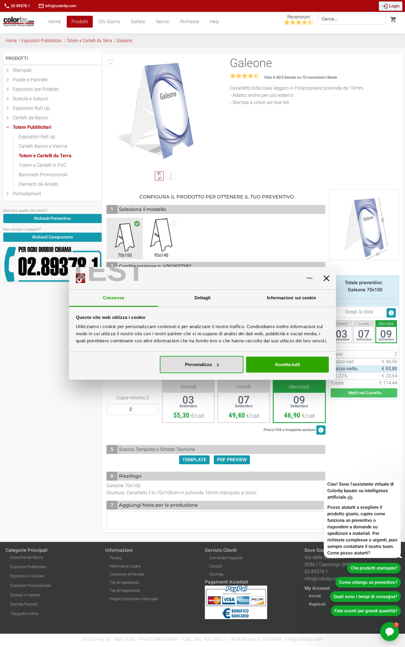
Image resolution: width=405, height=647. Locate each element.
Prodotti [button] (79, 21)
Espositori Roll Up (31, 108)
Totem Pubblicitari (32, 127)
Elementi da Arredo (38, 184)
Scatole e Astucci (30, 98)
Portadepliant (27, 193)
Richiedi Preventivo (52, 218)
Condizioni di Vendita (127, 574)
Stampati (22, 70)
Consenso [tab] (113, 297)
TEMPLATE (194, 459)
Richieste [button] (189, 21)
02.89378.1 (17, 6)
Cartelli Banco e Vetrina (43, 146)
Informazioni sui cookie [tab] (291, 297)
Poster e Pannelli (30, 79)
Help (214, 21)
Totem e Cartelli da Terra (45, 155)
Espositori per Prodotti (36, 89)
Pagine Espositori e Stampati (134, 599)
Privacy (116, 558)
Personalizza (198, 364)
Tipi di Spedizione (124, 582)
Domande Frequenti (226, 558)
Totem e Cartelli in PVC (42, 165)
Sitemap (216, 574)
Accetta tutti (287, 364)
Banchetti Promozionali (43, 174)
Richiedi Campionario (52, 237)
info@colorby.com (57, 6)
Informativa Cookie (125, 566)
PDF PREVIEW (232, 459)
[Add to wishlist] (110, 61)
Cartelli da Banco (30, 117)
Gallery (138, 21)
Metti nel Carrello (364, 392)
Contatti (215, 566)
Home (54, 21)
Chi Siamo (109, 21)
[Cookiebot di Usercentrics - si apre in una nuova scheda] (286, 278)
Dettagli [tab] (202, 297)
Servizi (163, 21)
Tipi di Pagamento (125, 590)
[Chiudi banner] (326, 278)
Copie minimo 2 (132, 397)
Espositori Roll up (37, 136)
